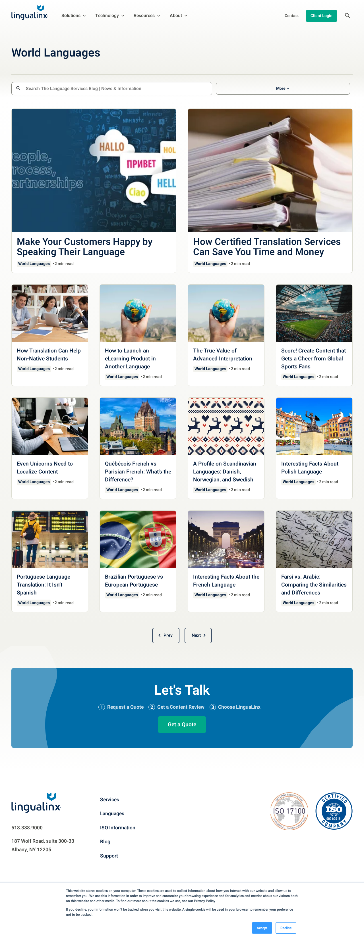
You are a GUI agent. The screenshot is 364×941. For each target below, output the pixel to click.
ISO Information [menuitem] (117, 827)
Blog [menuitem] (105, 841)
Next (196, 635)
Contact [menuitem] (292, 16)
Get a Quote (182, 725)
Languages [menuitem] (112, 813)
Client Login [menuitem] (321, 16)
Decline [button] (285, 927)
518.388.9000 (27, 827)
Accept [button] (262, 927)
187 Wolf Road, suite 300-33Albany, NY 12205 (42, 845)
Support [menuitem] (109, 855)
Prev (168, 635)
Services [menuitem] (109, 799)
